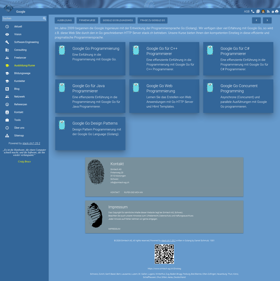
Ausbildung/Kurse (20, 65)
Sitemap (19, 135)
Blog (16, 88)
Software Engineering (22, 42)
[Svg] (263, 12)
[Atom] (273, 12)
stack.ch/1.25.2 (31, 143)
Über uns (14, 128)
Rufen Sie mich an (133, 192)
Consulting (16, 50)
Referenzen (16, 104)
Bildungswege (17, 73)
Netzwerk (15, 97)
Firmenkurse (87, 20)
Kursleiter (15, 81)
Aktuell (13, 27)
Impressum (114, 229)
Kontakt (14, 112)
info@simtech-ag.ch (120, 182)
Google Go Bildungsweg (118, 20)
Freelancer (15, 58)
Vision (13, 34)
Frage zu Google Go (152, 20)
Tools (13, 120)
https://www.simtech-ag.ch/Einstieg (164, 268)
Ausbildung (64, 20)
